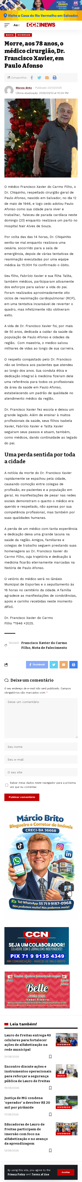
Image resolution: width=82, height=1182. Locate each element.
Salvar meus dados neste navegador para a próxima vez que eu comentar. (43, 785)
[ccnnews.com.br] (41, 25)
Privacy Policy (16, 1174)
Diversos (24, 35)
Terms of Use (40, 1174)
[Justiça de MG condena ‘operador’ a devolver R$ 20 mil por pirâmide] (67, 1102)
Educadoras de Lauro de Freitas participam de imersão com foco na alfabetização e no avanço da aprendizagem (26, 1133)
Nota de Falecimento (49, 648)
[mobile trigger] (8, 25)
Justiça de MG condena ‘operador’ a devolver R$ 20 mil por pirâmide (27, 1103)
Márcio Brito (24, 87)
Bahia (10, 35)
